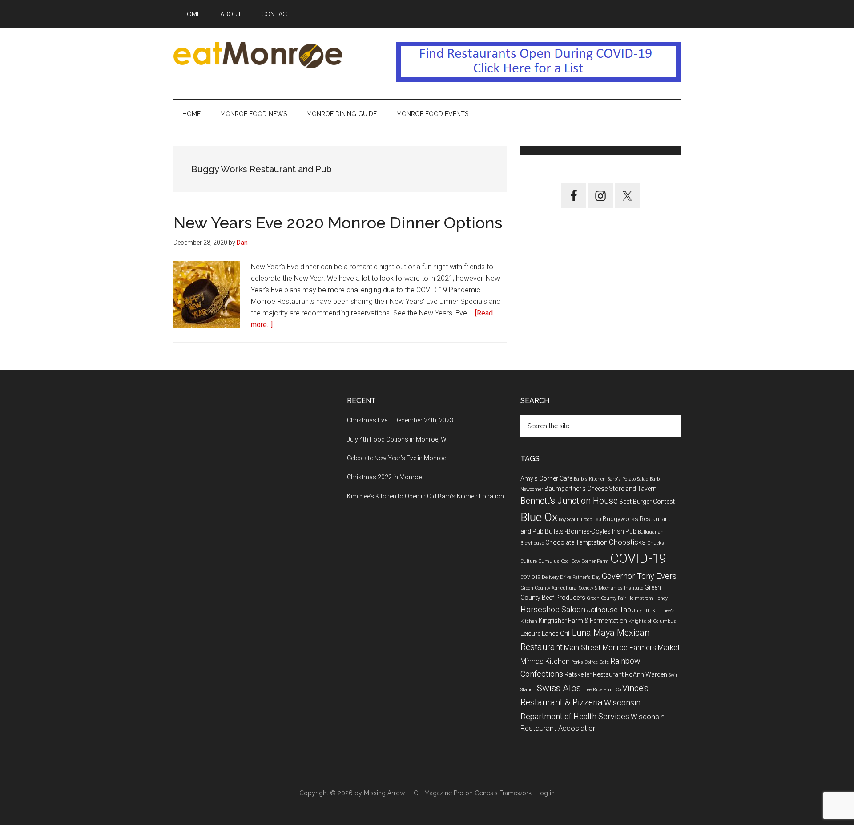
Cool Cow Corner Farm (585, 561)
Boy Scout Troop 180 (580, 519)
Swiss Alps (559, 688)
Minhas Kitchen (545, 661)
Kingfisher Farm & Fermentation (583, 620)
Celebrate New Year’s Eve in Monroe (396, 458)
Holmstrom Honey (648, 598)
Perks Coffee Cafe (590, 662)
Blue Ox (538, 517)
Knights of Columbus (652, 621)
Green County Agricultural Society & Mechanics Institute (581, 588)
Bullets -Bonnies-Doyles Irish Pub (590, 531)
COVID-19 (638, 558)
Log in (545, 793)
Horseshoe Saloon (552, 609)
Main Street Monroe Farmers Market (622, 647)
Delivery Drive (556, 577)
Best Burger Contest (647, 501)
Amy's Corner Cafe (546, 478)
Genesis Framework (503, 793)
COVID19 (530, 577)
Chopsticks (627, 542)
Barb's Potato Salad (628, 479)
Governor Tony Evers (639, 576)
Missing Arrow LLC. (391, 793)
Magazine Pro (443, 793)
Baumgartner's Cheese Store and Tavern (600, 488)
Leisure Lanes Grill (545, 633)
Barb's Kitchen (590, 479)
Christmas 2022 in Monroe (384, 477)
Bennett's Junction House (569, 501)
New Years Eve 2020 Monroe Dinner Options (337, 222)
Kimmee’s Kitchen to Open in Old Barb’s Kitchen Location (425, 496)
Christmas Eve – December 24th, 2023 (400, 420)
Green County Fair (606, 598)
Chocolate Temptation (576, 542)
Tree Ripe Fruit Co (601, 690)
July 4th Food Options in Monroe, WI (397, 439)
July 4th (641, 611)
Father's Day (586, 577)
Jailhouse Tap (609, 610)
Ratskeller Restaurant (594, 674)
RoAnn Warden (646, 674)
